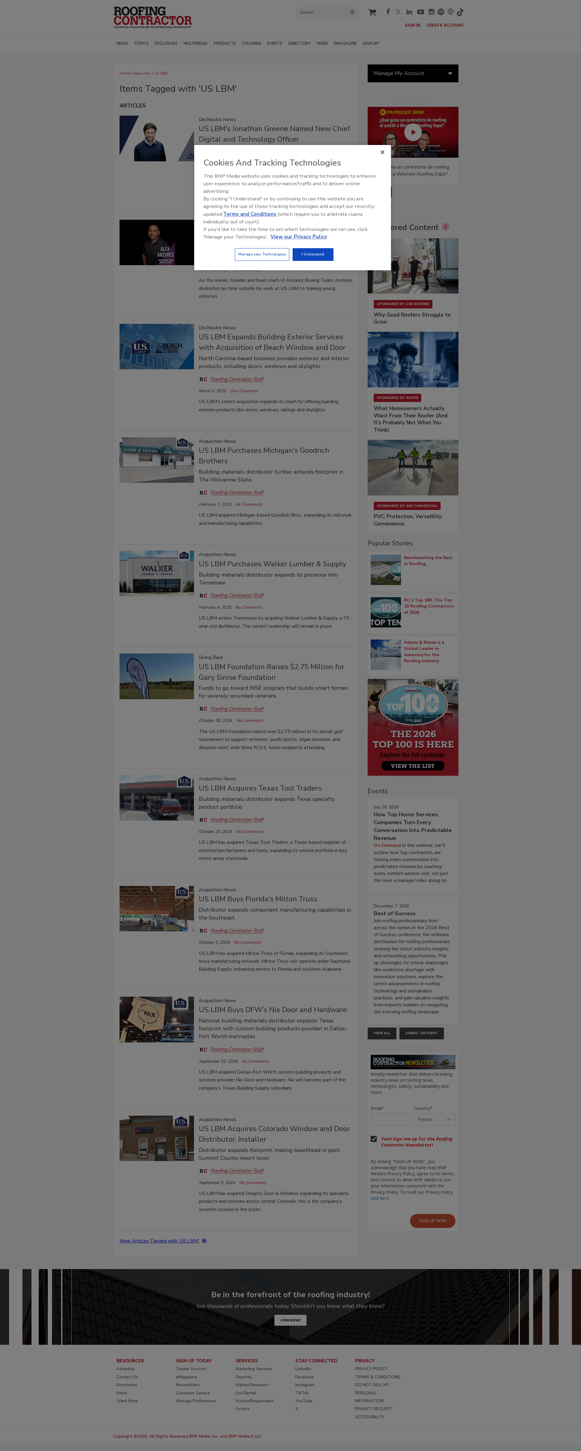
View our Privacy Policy (299, 236)
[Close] (382, 152)
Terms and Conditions (249, 214)
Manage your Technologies (262, 254)
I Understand (313, 254)
